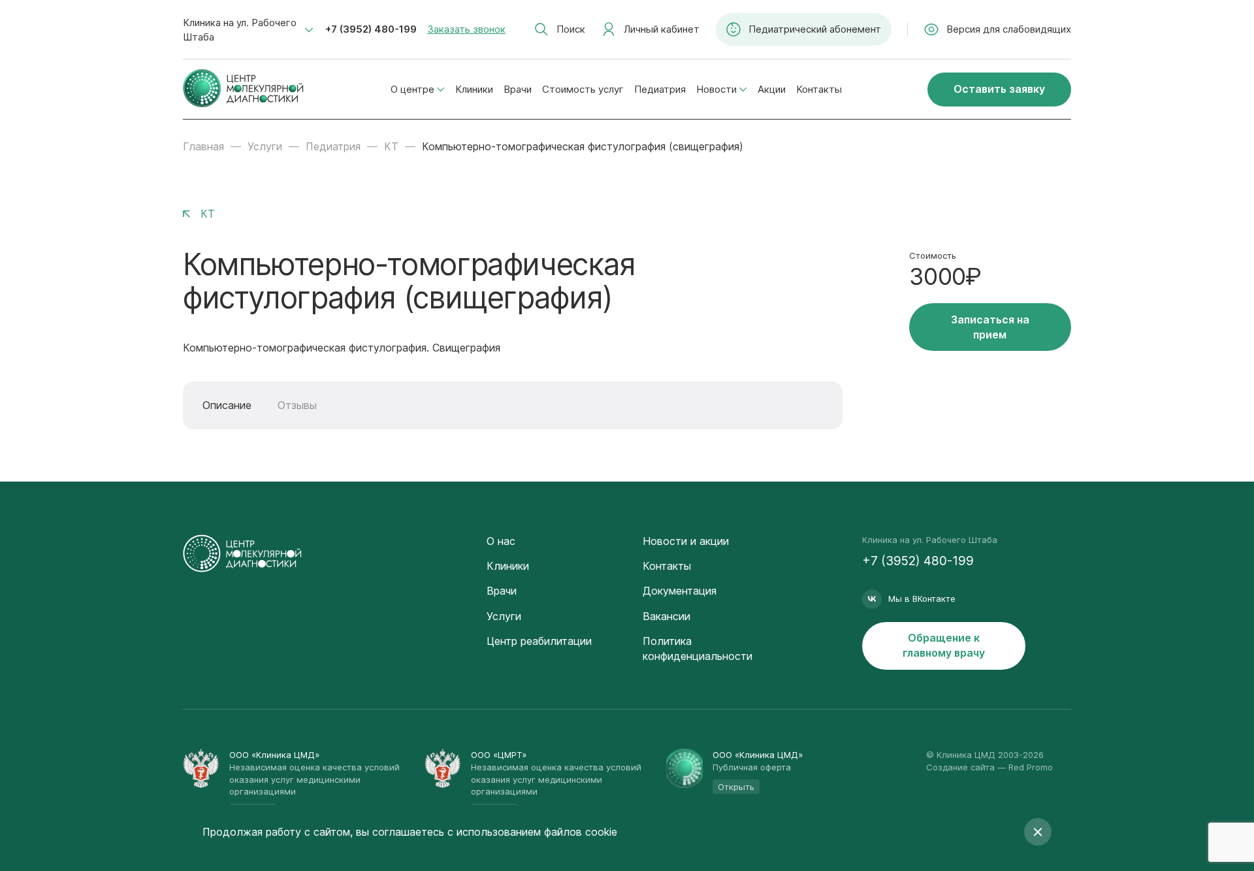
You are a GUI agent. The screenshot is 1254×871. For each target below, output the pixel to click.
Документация (679, 590)
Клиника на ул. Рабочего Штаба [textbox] (240, 29)
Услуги (265, 146)
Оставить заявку (999, 88)
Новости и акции (686, 541)
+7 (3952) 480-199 (371, 29)
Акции (772, 89)
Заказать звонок (466, 29)
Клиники (474, 89)
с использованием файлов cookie (532, 831)
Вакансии (666, 616)
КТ (391, 146)
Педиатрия (660, 89)
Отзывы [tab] (297, 405)
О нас (501, 541)
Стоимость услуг (583, 89)
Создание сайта (960, 767)
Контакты (819, 89)
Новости (716, 89)
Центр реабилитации (539, 641)
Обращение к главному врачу (944, 645)
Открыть (736, 786)
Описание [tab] (226, 405)
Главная (203, 146)
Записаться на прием (990, 327)
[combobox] (248, 30)
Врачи (518, 89)
